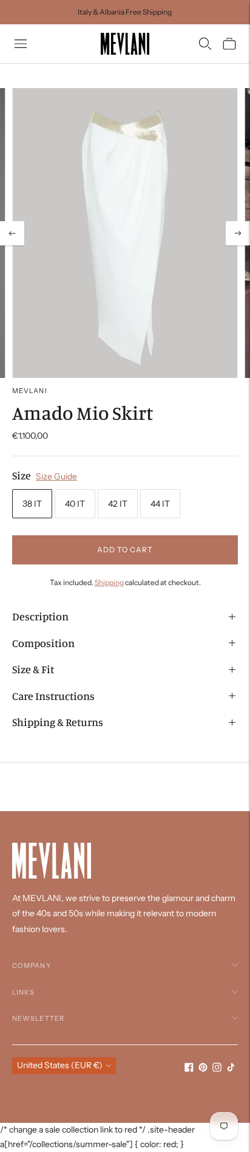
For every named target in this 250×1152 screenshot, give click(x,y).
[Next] (238, 233)
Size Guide (56, 476)
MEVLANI (29, 390)
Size (21, 475)
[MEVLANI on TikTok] (230, 1068)
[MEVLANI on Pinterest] (203, 1068)
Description (40, 616)
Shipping (109, 582)
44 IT (160, 503)
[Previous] (12, 233)
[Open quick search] (205, 43)
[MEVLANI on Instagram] (216, 1068)
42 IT (117, 503)
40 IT (75, 503)
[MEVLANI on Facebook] (189, 1068)
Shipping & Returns (57, 722)
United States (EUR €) (60, 1065)
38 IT (32, 503)
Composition (43, 643)
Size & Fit (33, 669)
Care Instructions (53, 695)
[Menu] (20, 43)
